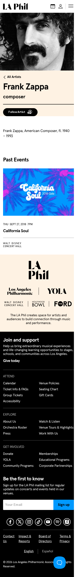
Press (6, 433)
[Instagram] (29, 522)
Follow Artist (16, 112)
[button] (71, 6)
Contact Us (9, 539)
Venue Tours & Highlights (56, 427)
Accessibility (11, 401)
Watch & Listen (49, 421)
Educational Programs (54, 460)
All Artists (14, 77)
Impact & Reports (25, 539)
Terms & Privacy (65, 539)
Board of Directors (45, 539)
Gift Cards (46, 395)
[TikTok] (38, 522)
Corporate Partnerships (55, 466)
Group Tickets (13, 395)
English (29, 551)
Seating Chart (48, 389)
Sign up (64, 505)
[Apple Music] (67, 522)
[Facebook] (10, 522)
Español (47, 551)
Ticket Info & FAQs (15, 389)
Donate (8, 454)
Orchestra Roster (15, 427)
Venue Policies (49, 383)
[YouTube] (48, 522)
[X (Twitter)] (19, 522)
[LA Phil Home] (15, 6)
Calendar (9, 383)
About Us (9, 421)
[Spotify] (57, 522)
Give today (11, 361)
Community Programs (18, 466)
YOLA (7, 460)
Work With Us (48, 433)
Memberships (48, 454)
